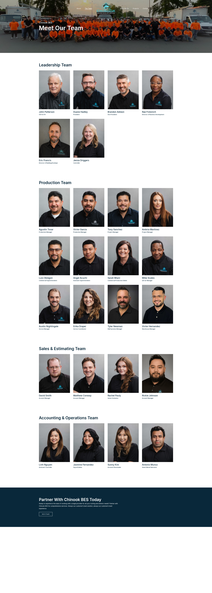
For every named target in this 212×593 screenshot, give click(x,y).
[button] (46, 514)
